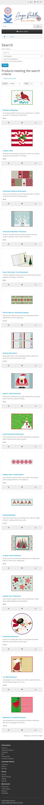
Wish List (4, 791)
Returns (4, 766)
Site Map (4, 769)
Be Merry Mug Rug (10, 110)
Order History (6, 789)
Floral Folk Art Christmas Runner (16, 312)
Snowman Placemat (10, 636)
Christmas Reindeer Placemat (14, 231)
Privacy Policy (6, 756)
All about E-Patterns (7, 750)
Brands (4, 774)
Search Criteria (6, 49)
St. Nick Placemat (10, 677)
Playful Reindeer (9, 515)
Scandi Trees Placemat (12, 555)
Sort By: (5, 83)
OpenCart (12, 801)
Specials (4, 781)
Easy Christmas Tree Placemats (15, 272)
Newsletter (5, 793)
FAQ (3, 754)
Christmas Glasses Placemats (14, 191)
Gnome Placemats (10, 353)
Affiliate (4, 779)
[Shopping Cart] (37, 2)
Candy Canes (8, 150)
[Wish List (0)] (35, 2)
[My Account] (31, 2)
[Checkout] (40, 2)
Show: (26, 83)
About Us (4, 748)
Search (12, 37)
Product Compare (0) (9, 78)
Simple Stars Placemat (12, 596)
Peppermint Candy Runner (13, 474)
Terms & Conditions (8, 759)
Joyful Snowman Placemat (13, 434)
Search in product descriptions (13, 61)
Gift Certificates (6, 777)
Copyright (5, 752)
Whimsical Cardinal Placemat (14, 717)
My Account (5, 787)
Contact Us (5, 764)
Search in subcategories (11, 59)
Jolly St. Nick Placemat (12, 393)
